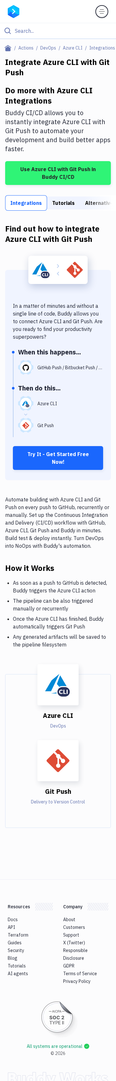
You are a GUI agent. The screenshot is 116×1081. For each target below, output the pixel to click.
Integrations (26, 203)
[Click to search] (58, 31)
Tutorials (63, 203)
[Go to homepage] (13, 11)
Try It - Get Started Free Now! (58, 458)
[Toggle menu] (101, 11)
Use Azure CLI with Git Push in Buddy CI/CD (58, 173)
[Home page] (9, 48)
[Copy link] (62, 568)
